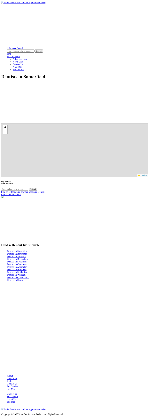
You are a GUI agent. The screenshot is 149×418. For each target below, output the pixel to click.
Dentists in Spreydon (16, 256)
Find (9, 54)
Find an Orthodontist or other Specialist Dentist (22, 192)
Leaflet (143, 175)
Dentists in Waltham (16, 275)
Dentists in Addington (17, 267)
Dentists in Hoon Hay (17, 269)
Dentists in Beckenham (17, 259)
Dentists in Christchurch (18, 277)
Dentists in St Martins (17, 272)
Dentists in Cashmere (16, 264)
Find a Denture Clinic (11, 194)
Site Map (11, 389)
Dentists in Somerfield (17, 251)
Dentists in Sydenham (17, 261)
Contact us (12, 394)
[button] (5, 127)
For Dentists (18, 69)
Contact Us (18, 64)
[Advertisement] (74, 24)
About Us (17, 67)
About (10, 376)
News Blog (18, 61)
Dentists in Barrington (17, 254)
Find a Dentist (13, 56)
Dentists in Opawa (15, 280)
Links (9, 381)
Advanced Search (15, 48)
